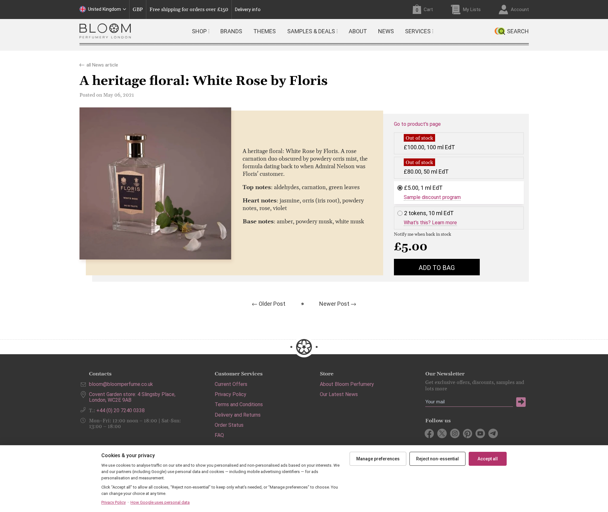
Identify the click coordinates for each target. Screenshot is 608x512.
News (386, 31)
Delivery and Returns (238, 415)
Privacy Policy (230, 394)
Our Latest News (339, 394)
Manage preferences (378, 458)
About (358, 31)
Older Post (272, 303)
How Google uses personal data (160, 502)
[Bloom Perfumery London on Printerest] (467, 433)
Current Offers (231, 384)
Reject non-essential (437, 458)
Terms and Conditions (239, 404)
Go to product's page (417, 124)
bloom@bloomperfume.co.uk (121, 384)
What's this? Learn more (430, 223)
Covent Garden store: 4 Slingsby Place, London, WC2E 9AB (132, 397)
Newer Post (334, 303)
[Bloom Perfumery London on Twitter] (442, 433)
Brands (231, 31)
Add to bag (437, 268)
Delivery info (248, 9)
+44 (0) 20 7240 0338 (120, 410)
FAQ (219, 435)
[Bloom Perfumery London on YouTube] (480, 433)
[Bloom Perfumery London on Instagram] (455, 433)
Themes (264, 31)
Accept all (488, 458)
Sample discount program (432, 197)
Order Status (229, 425)
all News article (102, 63)
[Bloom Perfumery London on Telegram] (493, 433)
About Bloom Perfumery (347, 384)
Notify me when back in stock (422, 234)
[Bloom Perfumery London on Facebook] (429, 433)
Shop (199, 31)
